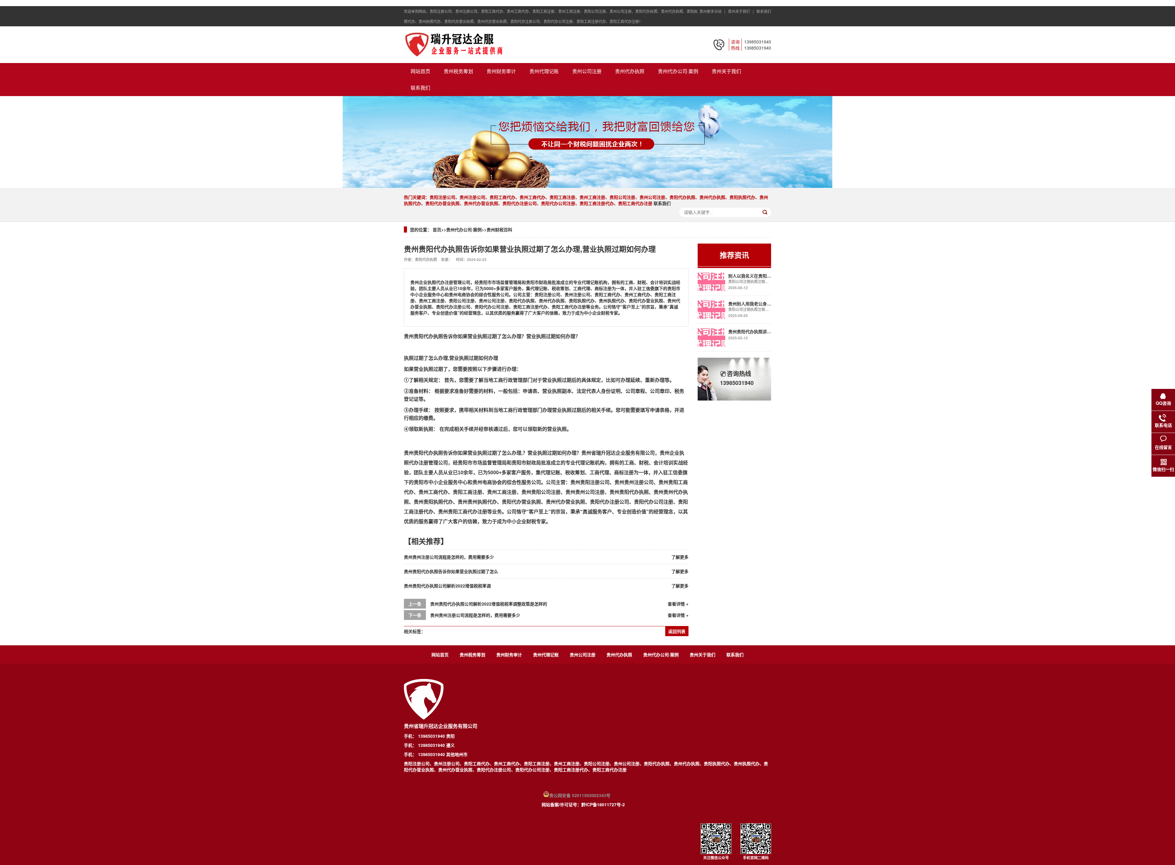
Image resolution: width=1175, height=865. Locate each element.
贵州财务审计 (501, 71)
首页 (437, 229)
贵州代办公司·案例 (678, 71)
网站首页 (420, 71)
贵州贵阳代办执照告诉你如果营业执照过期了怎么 (451, 571)
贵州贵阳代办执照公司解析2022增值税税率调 (447, 586)
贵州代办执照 (629, 71)
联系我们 (763, 11)
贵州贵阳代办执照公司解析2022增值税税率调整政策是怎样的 (488, 604)
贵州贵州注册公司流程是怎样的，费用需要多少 (449, 557)
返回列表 (676, 631)
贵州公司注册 (587, 71)
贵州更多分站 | (713, 11)
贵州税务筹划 (458, 71)
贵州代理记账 (544, 71)
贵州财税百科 (499, 229)
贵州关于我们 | (741, 11)
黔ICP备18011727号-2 (603, 804)
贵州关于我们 (726, 71)
